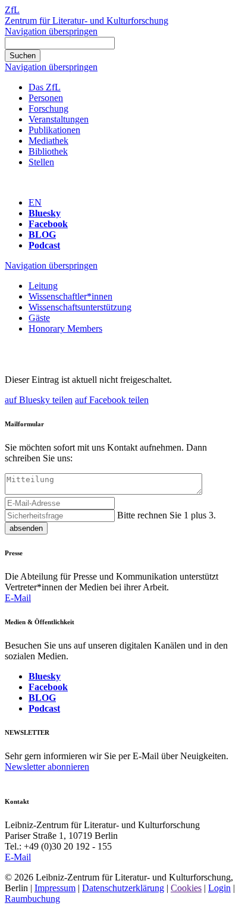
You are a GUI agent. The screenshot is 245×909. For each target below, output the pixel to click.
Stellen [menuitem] (41, 162)
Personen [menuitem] (46, 98)
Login (219, 888)
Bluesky (45, 213)
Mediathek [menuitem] (48, 141)
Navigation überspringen (51, 31)
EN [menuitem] (35, 202)
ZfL (12, 10)
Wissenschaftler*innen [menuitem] (70, 296)
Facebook (48, 224)
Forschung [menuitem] (48, 108)
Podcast (44, 245)
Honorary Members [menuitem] (65, 328)
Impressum (55, 888)
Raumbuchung (32, 899)
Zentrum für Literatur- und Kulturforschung (86, 20)
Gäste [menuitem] (39, 318)
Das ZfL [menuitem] (45, 87)
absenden (26, 528)
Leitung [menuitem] (43, 286)
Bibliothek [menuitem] (48, 151)
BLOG (42, 234)
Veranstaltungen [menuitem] (59, 119)
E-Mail (18, 598)
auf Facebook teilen (112, 400)
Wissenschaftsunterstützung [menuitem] (80, 307)
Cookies (186, 888)
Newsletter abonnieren (47, 767)
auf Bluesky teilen (39, 400)
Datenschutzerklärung (123, 888)
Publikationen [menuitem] (54, 130)
